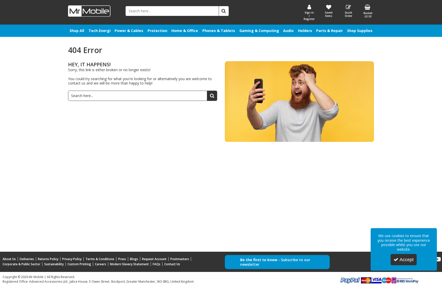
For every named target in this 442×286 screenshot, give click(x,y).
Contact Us (172, 264)
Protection (157, 30)
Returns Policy (48, 259)
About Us (9, 259)
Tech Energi (99, 30)
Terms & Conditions (99, 259)
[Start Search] (224, 11)
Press (122, 259)
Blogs (134, 259)
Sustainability (54, 264)
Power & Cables (129, 30)
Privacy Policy (72, 259)
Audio (288, 30)
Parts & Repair (329, 30)
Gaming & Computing (259, 30)
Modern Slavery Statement (129, 264)
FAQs (156, 264)
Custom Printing (79, 264)
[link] (437, 259)
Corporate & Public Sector (21, 264)
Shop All (77, 30)
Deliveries (27, 259)
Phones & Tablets (218, 30)
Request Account (154, 259)
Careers (100, 264)
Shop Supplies (359, 30)
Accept (407, 259)
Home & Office (184, 30)
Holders (305, 30)
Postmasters (179, 259)
